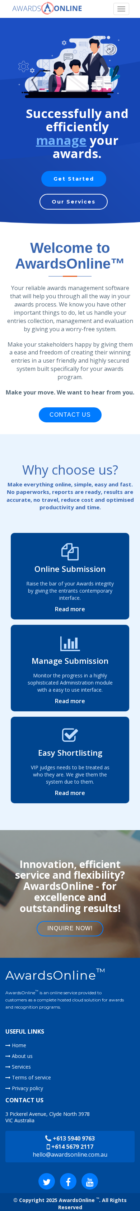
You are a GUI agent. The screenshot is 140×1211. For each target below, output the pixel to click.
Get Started (73, 179)
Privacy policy (26, 1088)
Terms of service (30, 1077)
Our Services (73, 201)
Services (20, 1066)
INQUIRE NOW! (70, 928)
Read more (70, 609)
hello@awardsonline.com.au (70, 1154)
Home (18, 1045)
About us (21, 1056)
